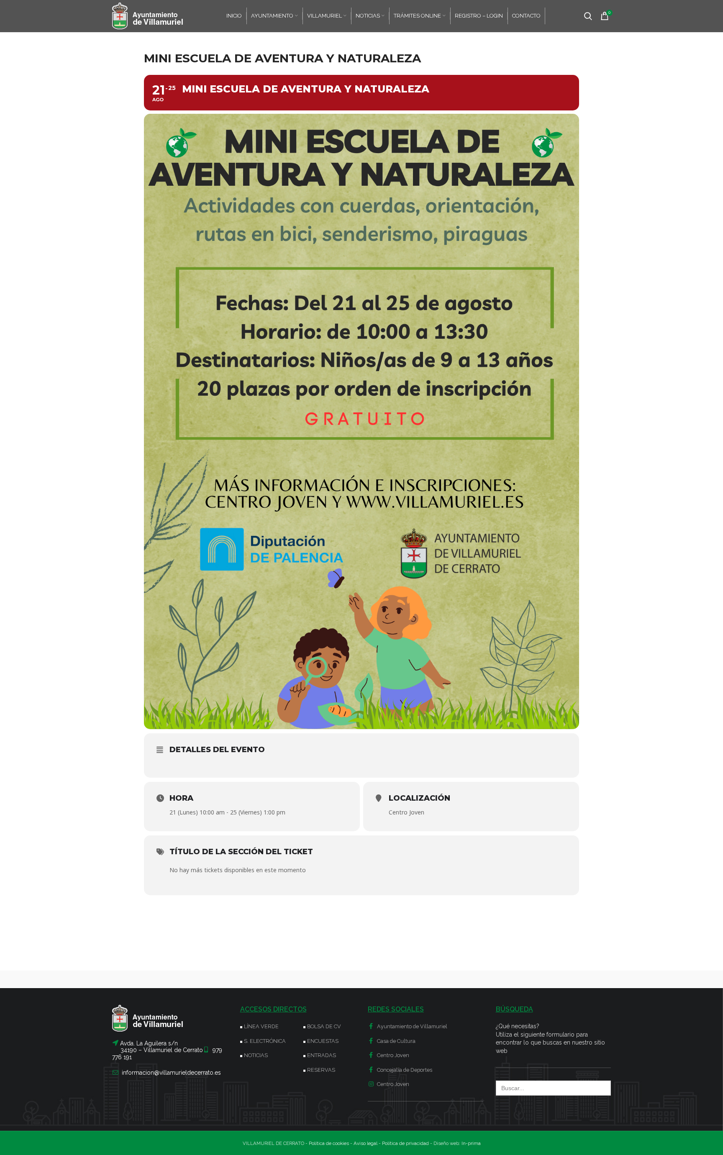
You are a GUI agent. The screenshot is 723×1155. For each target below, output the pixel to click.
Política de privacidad (405, 1143)
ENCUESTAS (322, 1041)
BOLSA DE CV (324, 1026)
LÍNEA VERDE (261, 1026)
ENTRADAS (321, 1055)
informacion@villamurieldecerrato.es (171, 1072)
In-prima (471, 1143)
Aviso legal (365, 1143)
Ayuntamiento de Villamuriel (411, 1026)
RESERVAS (321, 1070)
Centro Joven (392, 1055)
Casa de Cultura (395, 1041)
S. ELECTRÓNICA (265, 1041)
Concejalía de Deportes (404, 1070)
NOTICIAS (256, 1055)
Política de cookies (329, 1143)
